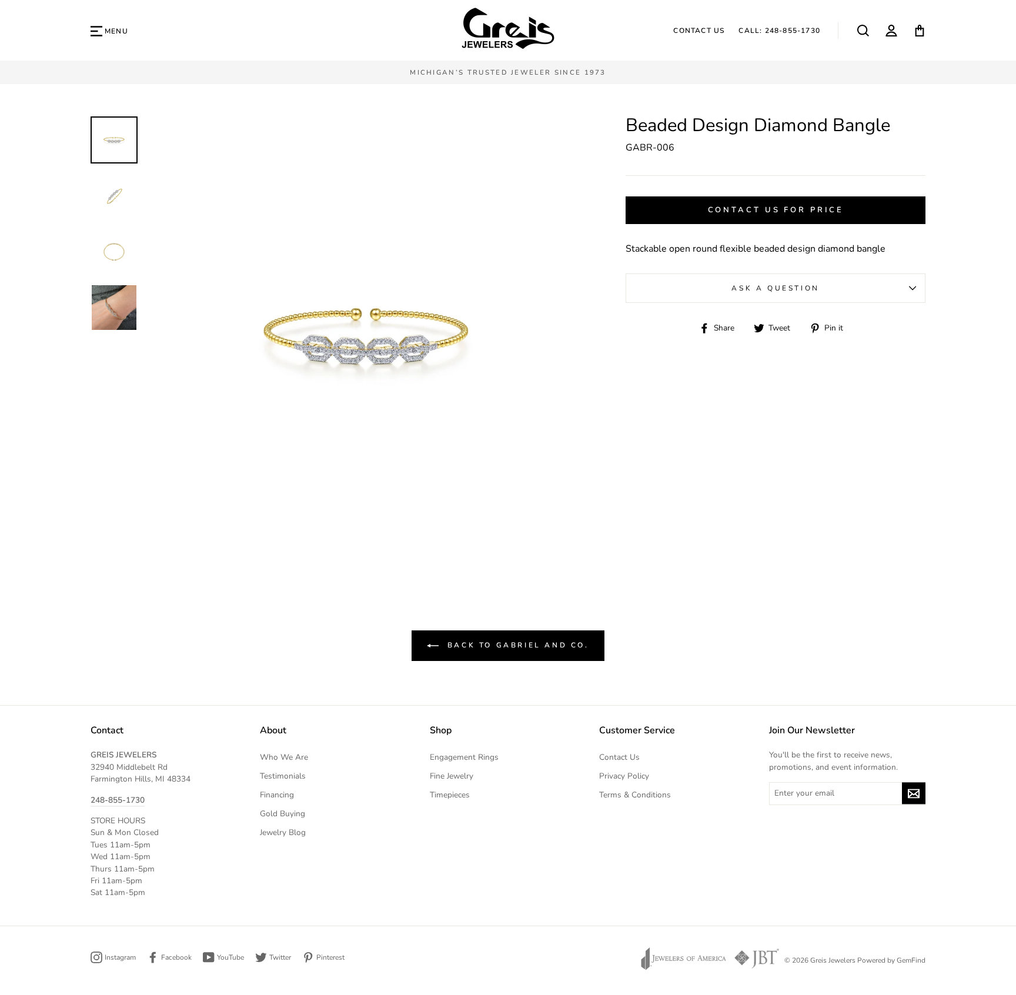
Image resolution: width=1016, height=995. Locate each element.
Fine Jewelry (451, 776)
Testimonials (283, 776)
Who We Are (284, 757)
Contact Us (698, 30)
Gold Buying (282, 813)
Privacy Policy (624, 776)
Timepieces (450, 794)
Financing (277, 794)
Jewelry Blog (283, 832)
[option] (508, 72)
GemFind (911, 960)
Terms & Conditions (635, 794)
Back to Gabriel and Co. (516, 645)
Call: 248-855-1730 (779, 30)
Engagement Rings (464, 757)
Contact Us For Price (776, 210)
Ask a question (775, 288)
